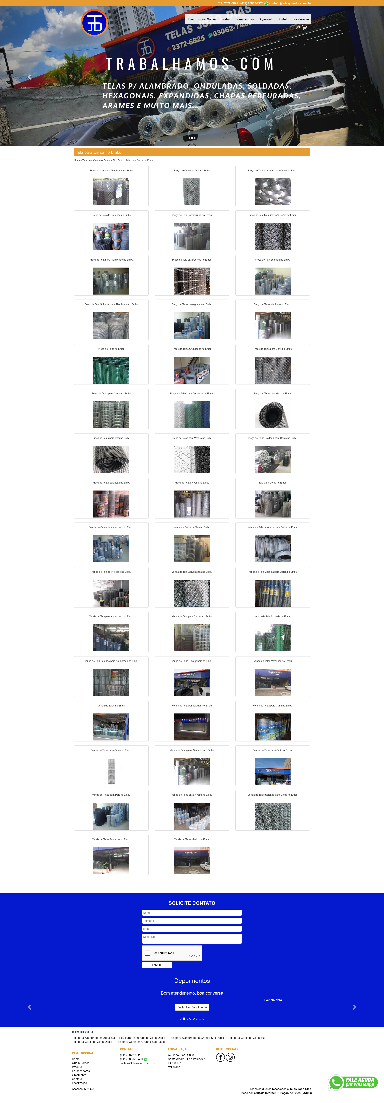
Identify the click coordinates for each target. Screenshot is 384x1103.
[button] (29, 76)
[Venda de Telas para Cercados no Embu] (192, 771)
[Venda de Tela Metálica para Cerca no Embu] (273, 593)
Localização (301, 19)
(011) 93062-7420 (251, 3)
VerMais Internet (265, 1093)
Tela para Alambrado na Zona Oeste (142, 1038)
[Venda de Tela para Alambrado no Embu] (111, 637)
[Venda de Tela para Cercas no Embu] (192, 637)
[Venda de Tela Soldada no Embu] (273, 637)
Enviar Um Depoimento (192, 1007)
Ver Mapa (174, 1067)
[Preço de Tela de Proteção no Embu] (111, 236)
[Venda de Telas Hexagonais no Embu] (192, 682)
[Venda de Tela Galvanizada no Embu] (192, 593)
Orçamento (266, 19)
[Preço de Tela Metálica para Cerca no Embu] (273, 236)
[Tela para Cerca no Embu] (273, 504)
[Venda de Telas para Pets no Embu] (111, 816)
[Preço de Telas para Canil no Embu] (273, 370)
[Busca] (298, 27)
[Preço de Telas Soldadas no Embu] (111, 504)
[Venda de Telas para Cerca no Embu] (111, 771)
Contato (283, 19)
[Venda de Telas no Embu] (111, 726)
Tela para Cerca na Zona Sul (246, 1038)
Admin (307, 1093)
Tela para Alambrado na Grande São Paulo (196, 1038)
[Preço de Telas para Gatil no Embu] (273, 414)
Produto (226, 19)
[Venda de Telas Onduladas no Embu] (192, 726)
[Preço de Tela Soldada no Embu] (273, 281)
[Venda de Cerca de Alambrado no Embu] (111, 548)
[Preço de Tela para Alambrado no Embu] (111, 281)
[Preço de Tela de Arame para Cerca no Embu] (273, 191)
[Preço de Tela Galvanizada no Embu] (192, 236)
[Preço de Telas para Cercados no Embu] (192, 414)
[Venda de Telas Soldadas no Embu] (111, 860)
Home (190, 19)
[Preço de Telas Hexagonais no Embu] (192, 325)
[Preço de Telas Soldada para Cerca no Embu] (273, 459)
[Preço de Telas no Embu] (111, 370)
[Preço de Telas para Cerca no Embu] (111, 414)
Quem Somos (207, 19)
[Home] (94, 22)
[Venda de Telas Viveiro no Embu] (192, 860)
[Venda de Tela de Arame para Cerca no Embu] (273, 548)
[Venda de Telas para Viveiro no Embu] (192, 816)
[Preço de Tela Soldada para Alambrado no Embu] (111, 325)
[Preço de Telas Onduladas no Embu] (192, 370)
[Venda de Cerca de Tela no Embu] (192, 548)
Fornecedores (245, 19)
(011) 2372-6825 (227, 3)
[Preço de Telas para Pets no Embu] (111, 459)
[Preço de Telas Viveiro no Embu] (192, 504)
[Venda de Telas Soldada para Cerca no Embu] (273, 816)
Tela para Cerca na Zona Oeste (92, 1042)
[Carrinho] (304, 27)
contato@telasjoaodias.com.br (290, 3)
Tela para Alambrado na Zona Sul (93, 1038)
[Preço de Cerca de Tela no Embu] (192, 191)
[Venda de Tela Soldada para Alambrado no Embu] (111, 682)
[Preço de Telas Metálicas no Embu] (273, 325)
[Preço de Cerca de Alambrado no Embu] (111, 191)
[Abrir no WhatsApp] (266, 3)
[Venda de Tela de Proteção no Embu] (111, 593)
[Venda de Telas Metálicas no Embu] (273, 682)
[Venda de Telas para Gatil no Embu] (273, 771)
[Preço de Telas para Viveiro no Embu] (192, 459)
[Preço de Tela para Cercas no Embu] (192, 281)
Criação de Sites (289, 1093)
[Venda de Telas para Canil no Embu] (273, 726)
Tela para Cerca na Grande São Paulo (103, 160)
